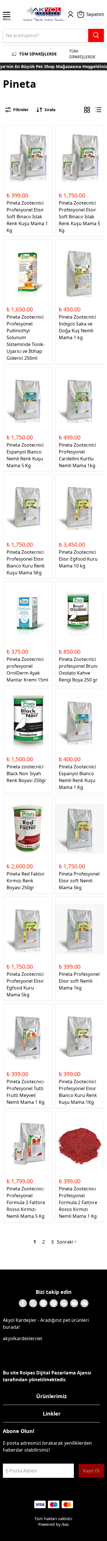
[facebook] (23, 1303)
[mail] (84, 1303)
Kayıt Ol (91, 1471)
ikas (65, 1524)
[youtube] (74, 1303)
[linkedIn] (64, 1303)
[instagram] (43, 1303)
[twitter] (33, 1303)
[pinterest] (54, 1303)
